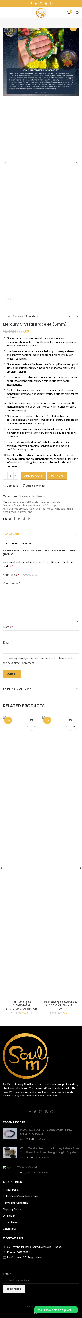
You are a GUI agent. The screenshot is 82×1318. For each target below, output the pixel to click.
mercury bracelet (51, 502)
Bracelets (18, 316)
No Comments (43, 1139)
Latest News (10, 1222)
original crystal (51, 505)
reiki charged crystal (15, 508)
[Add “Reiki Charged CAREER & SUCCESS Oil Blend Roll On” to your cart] (67, 727)
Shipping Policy (12, 1209)
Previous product (70, 316)
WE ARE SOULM (27, 1167)
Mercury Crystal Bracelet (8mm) (22, 505)
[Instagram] (40, 3)
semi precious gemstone (17, 511)
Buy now (56, 475)
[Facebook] (31, 3)
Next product (77, 316)
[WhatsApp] (50, 3)
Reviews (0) (11, 534)
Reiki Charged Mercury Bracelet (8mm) (51, 508)
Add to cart (33, 475)
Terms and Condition (15, 1202)
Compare (12, 485)
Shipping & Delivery (17, 689)
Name (8, 626)
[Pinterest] (24, 518)
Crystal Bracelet (29, 502)
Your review (11, 583)
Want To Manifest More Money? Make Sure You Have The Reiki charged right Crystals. (49, 1150)
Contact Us (10, 1228)
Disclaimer (9, 1215)
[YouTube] (45, 3)
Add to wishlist (36, 485)
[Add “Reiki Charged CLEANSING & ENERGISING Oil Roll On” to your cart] (28, 727)
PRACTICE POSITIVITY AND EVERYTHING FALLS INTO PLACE (46, 1132)
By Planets (38, 496)
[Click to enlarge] (9, 299)
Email (7, 642)
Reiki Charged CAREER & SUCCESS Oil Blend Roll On (60, 1005)
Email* (7, 1273)
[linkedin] (29, 518)
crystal (14, 502)
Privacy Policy (11, 1189)
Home (6, 316)
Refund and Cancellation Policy (21, 1196)
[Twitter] (35, 3)
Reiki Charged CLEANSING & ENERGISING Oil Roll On (21, 1005)
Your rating (11, 574)
